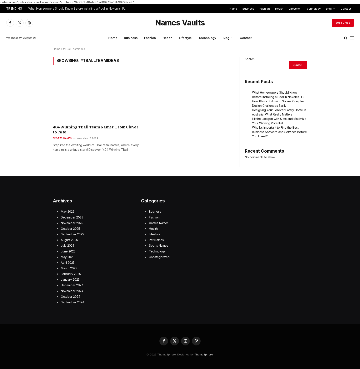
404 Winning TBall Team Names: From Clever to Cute (96, 129)
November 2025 (72, 223)
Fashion (265, 8)
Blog (329, 8)
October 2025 (70, 228)
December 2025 (72, 217)
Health (279, 8)
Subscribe (342, 22)
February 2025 (71, 274)
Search (250, 59)
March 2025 (69, 268)
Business (248, 8)
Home (233, 8)
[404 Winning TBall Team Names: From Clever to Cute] (96, 97)
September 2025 (72, 234)
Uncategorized (159, 257)
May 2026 (68, 211)
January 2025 (70, 279)
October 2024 (70, 296)
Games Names (159, 223)
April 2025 (68, 262)
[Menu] (352, 38)
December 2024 (72, 285)
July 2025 (67, 245)
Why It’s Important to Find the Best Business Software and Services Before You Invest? (279, 132)
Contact (346, 8)
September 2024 (72, 302)
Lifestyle (294, 8)
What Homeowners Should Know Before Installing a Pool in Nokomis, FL (76, 8)
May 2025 (67, 257)
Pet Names (156, 240)
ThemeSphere (203, 354)
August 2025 (69, 240)
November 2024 (72, 291)
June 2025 (68, 251)
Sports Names (62, 138)
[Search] (345, 38)
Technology (313, 8)
